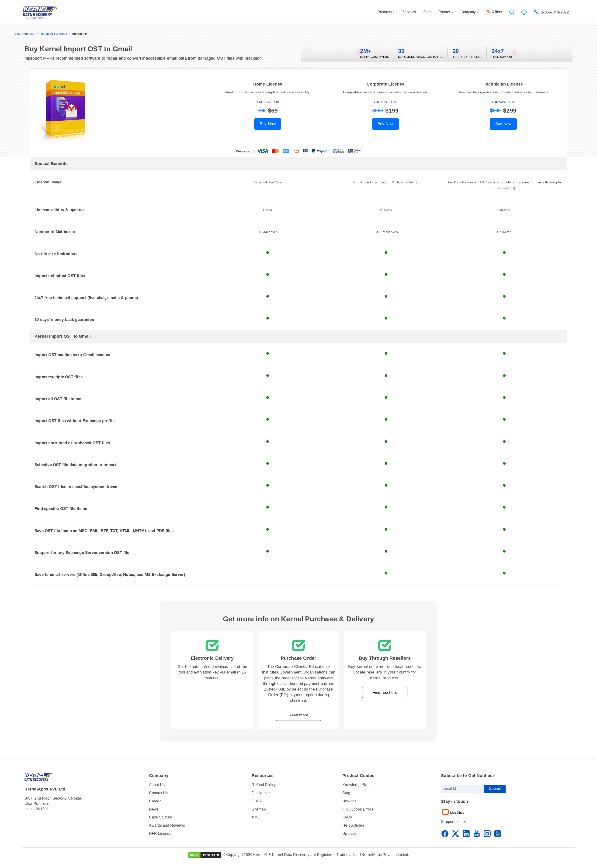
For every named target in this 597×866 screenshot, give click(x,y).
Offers (497, 12)
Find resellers (385, 692)
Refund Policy (264, 785)
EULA (257, 801)
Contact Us (158, 793)
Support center (453, 822)
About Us (157, 785)
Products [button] (385, 12)
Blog (346, 793)
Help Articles (353, 825)
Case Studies (160, 817)
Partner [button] (444, 12)
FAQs (347, 817)
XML (256, 817)
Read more (298, 715)
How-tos (349, 801)
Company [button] (468, 12)
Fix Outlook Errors (357, 809)
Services (409, 12)
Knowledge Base (356, 785)
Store (427, 12)
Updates (349, 833)
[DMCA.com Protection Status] (204, 855)
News (154, 809)
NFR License (160, 833)
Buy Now (268, 124)
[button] (512, 12)
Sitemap (259, 809)
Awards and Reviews (167, 825)
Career (155, 801)
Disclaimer (261, 793)
